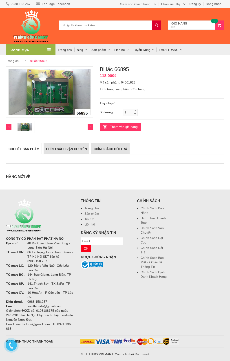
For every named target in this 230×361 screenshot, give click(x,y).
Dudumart (142, 354)
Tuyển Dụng (141, 50)
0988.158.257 (21, 4)
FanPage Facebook (55, 4)
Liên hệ (89, 224)
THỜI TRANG (169, 50)
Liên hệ (119, 50)
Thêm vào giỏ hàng (124, 127)
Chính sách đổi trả (110, 149)
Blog (80, 50)
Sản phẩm (98, 50)
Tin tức (89, 219)
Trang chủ (65, 50)
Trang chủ (91, 208)
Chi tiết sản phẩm (24, 149)
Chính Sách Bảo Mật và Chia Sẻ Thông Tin (152, 262)
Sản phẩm (91, 213)
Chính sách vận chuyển (66, 149)
